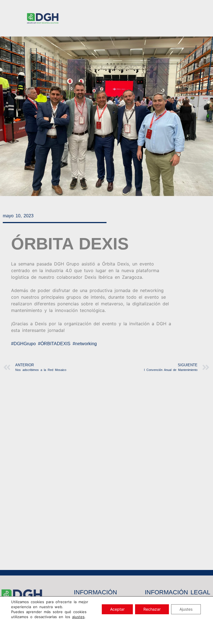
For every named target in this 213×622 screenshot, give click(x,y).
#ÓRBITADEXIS (54, 343)
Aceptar (117, 609)
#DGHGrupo (23, 343)
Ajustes (185, 609)
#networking (85, 343)
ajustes (78, 617)
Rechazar (152, 609)
